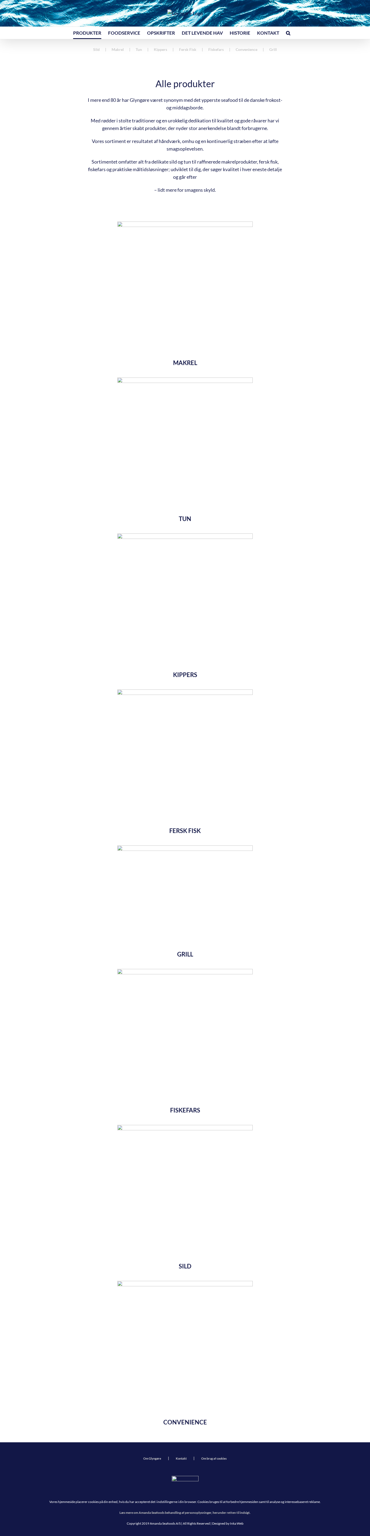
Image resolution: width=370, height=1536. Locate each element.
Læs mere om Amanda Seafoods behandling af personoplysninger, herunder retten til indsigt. (185, 1513)
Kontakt (181, 1458)
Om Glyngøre (152, 1458)
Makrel (118, 49)
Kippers (160, 49)
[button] (288, 33)
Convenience (246, 49)
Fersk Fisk (187, 49)
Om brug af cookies (214, 1458)
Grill (273, 49)
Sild (96, 49)
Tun (139, 49)
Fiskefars (216, 49)
